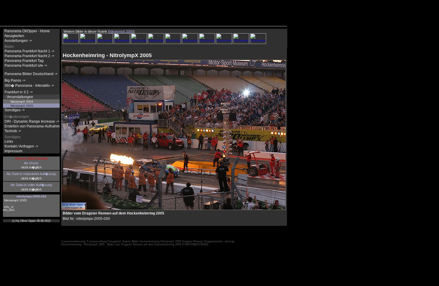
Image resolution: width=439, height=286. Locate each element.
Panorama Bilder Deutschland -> (31, 74)
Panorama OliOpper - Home (27, 31)
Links (8, 141)
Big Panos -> (14, 80)
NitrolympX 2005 (21, 105)
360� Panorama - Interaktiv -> (29, 85)
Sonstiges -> (14, 110)
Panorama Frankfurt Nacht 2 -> (29, 56)
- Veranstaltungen (18, 97)
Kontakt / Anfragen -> (21, 146)
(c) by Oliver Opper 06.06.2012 (31, 220)
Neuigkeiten (14, 36)
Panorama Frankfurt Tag (24, 61)
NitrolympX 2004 (21, 101)
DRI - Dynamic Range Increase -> (31, 121)
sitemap (229, 241)
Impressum (13, 151)
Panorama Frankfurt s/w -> (25, 65)
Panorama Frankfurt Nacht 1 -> (29, 51)
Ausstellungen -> (18, 41)
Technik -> (12, 131)
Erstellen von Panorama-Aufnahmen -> (36, 126)
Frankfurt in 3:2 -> (18, 92)
